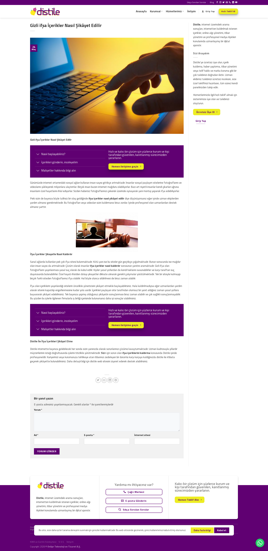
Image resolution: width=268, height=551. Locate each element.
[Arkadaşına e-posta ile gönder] (104, 380)
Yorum (38, 410)
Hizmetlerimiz (174, 11)
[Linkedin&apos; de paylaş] (110, 380)
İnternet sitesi (142, 435)
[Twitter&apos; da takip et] (224, 2)
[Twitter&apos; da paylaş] (98, 380)
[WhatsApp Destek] (260, 543)
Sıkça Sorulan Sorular (196, 2)
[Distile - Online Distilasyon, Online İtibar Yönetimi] (45, 11)
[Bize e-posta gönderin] (227, 2)
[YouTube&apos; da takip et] (236, 2)
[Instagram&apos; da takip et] (220, 2)
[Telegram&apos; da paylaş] (115, 380)
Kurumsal (155, 11)
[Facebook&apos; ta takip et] (217, 2)
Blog (212, 2)
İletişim (191, 11)
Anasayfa (141, 11)
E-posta (89, 435)
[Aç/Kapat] (38, 154)
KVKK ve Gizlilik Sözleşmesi (43, 541)
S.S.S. (61, 541)
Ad (36, 435)
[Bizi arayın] (230, 2)
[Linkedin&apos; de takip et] (233, 2)
